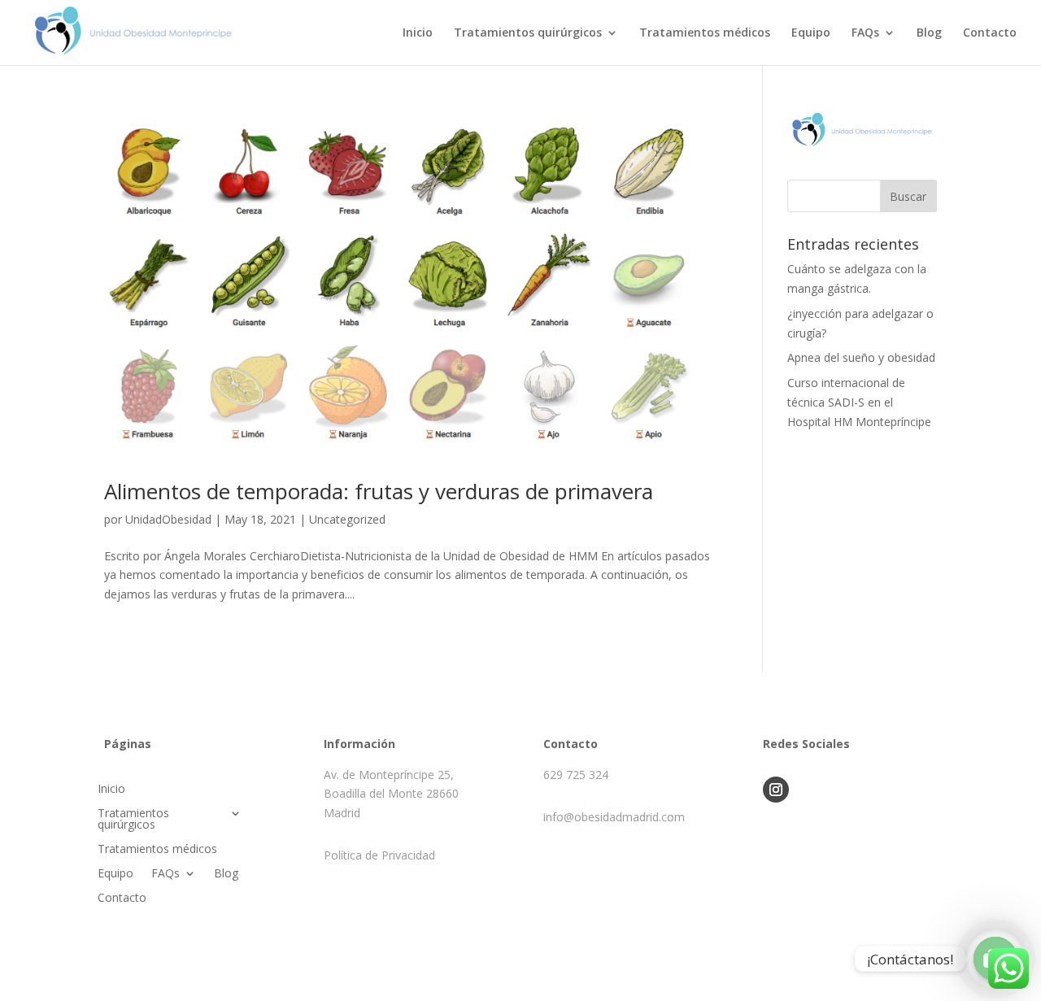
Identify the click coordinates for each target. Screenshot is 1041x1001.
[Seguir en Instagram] (776, 790)
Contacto (990, 33)
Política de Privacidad (379, 855)
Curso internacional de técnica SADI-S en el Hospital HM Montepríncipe (859, 402)
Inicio (418, 33)
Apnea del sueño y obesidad (861, 357)
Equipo (810, 33)
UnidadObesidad (168, 519)
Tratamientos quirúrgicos (528, 33)
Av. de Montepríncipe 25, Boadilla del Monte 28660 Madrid (391, 794)
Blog (929, 33)
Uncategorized (347, 519)
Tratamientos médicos (704, 33)
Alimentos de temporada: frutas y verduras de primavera (378, 491)
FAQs (865, 33)
